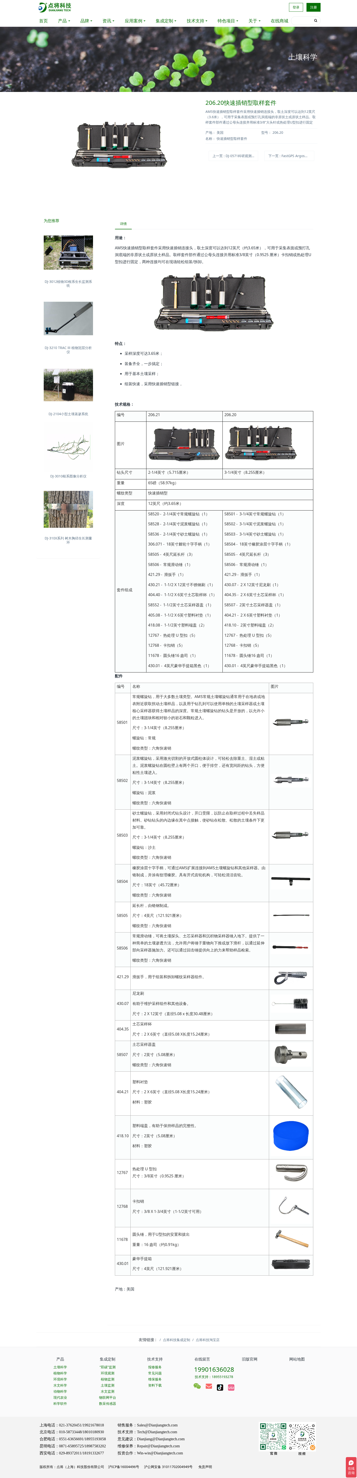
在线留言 (202, 1359)
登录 (296, 7)
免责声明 (204, 1466)
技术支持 (195, 21)
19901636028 (214, 1369)
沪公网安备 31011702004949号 (168, 1466)
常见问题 (155, 1373)
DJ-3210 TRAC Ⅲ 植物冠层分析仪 (68, 349)
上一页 (235, 155)
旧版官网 (249, 1359)
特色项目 (226, 21)
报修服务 (155, 1367)
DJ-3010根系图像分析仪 (68, 476)
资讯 (106, 21)
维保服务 (155, 1379)
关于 (252, 21)
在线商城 (279, 21)
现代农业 (60, 1397)
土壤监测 (107, 1385)
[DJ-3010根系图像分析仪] (68, 447)
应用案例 (133, 21)
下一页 (291, 155)
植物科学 (60, 1373)
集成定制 (164, 21)
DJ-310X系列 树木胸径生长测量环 (68, 540)
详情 (123, 223)
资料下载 (155, 1385)
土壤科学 (60, 1367)
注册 (313, 7)
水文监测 (107, 1391)
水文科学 (60, 1385)
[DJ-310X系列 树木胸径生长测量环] (68, 509)
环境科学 (60, 1379)
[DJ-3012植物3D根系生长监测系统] (68, 252)
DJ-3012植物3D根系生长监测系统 (68, 283)
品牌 (84, 21)
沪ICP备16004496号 (123, 1466)
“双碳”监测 (108, 1367)
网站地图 (297, 1359)
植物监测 (107, 1379)
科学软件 (60, 1403)
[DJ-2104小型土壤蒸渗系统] (68, 385)
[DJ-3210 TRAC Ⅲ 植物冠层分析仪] (68, 319)
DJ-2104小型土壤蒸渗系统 (68, 414)
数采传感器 (107, 1403)
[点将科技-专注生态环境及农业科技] (55, 7)
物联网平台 (107, 1397)
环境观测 (107, 1373)
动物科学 (60, 1391)
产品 (62, 21)
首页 (43, 21)
